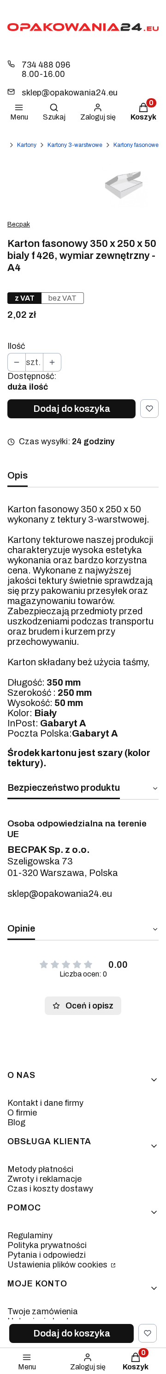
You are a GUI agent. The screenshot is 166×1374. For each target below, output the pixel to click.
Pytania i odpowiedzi (46, 1255)
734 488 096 (46, 64)
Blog (16, 1122)
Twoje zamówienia (42, 1311)
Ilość (16, 346)
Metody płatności (40, 1169)
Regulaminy (30, 1235)
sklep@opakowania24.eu (70, 92)
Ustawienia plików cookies (58, 1264)
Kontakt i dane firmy (45, 1103)
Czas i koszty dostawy (50, 1188)
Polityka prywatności (47, 1245)
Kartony (26, 145)
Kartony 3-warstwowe (74, 145)
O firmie (22, 1112)
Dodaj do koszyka (71, 408)
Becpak (18, 224)
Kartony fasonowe (136, 145)
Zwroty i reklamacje (44, 1179)
